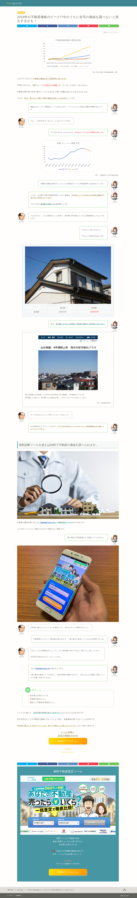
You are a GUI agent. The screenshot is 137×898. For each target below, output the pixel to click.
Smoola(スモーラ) (47, 522)
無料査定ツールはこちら (68, 742)
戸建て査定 (21, 12)
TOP (10, 895)
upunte (14, 3)
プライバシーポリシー (68, 752)
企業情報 (17, 895)
